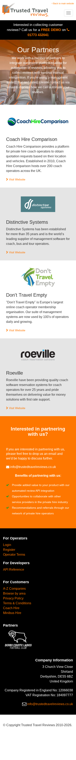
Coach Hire (11, 608)
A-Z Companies (14, 588)
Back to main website (63, 3)
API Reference (13, 569)
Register (9, 549)
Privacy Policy (13, 598)
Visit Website (16, 179)
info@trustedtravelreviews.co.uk (33, 467)
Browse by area (14, 593)
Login (7, 545)
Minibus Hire (12, 613)
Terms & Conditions (17, 603)
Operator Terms (14, 554)
